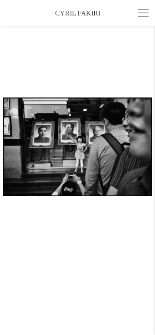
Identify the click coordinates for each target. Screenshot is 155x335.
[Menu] (143, 12)
